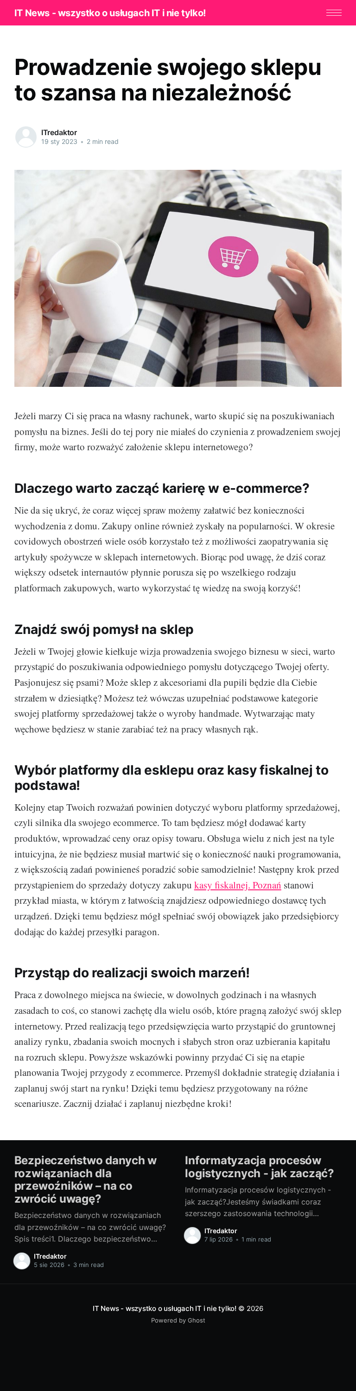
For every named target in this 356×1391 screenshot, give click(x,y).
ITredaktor (59, 132)
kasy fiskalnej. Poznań (237, 884)
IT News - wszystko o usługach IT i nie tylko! (110, 13)
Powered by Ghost (178, 1320)
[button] (334, 12)
